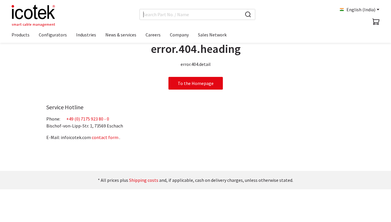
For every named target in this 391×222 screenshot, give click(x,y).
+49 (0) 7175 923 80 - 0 (87, 119)
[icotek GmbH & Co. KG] (33, 15)
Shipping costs (143, 180)
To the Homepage (196, 83)
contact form (105, 137)
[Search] (248, 14)
